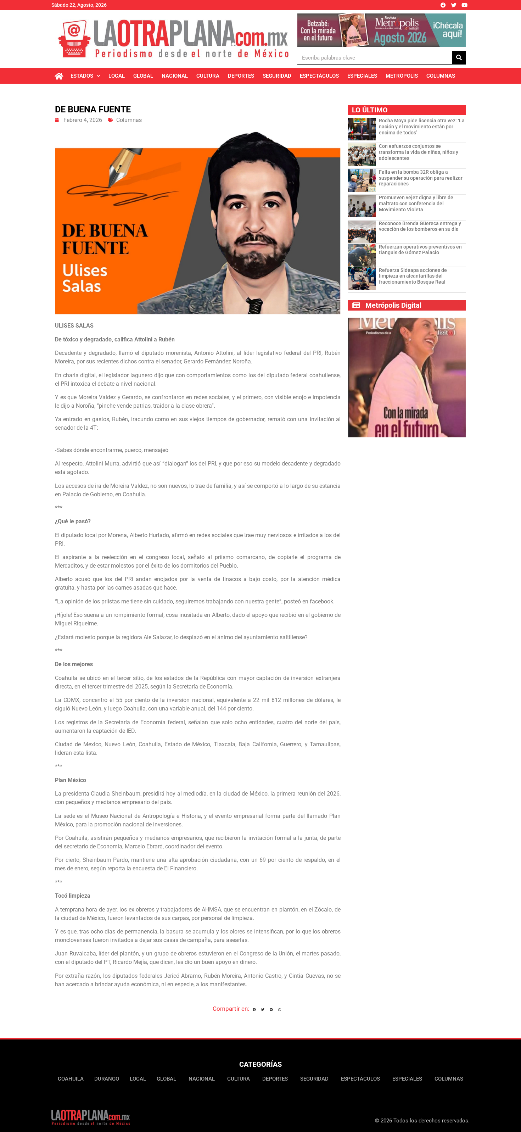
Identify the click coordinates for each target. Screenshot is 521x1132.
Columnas (440, 76)
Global (143, 76)
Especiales (362, 76)
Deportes (241, 76)
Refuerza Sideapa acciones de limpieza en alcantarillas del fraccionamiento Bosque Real (413, 276)
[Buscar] (459, 57)
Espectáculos (319, 76)
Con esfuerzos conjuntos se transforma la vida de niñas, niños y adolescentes (418, 152)
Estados (82, 76)
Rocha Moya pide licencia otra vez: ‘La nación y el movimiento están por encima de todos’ (422, 126)
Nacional (175, 76)
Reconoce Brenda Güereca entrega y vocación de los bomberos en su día (420, 226)
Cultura (207, 76)
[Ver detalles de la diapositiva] (381, 30)
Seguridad (277, 76)
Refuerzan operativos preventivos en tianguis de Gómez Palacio (420, 250)
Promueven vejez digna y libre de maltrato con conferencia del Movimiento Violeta (416, 203)
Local (116, 76)
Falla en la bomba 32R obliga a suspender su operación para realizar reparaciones (421, 178)
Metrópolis (402, 76)
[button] (254, 1009)
